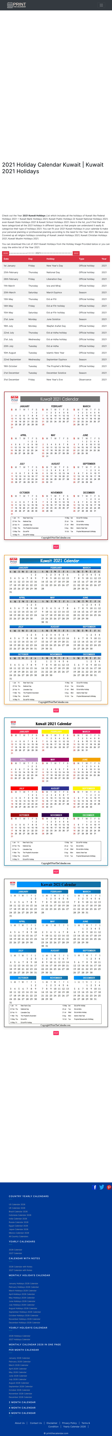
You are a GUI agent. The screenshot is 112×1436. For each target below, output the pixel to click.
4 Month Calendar (22, 1407)
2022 (76, 253)
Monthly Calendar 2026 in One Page (35, 1344)
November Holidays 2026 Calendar (24, 1319)
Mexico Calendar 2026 (19, 1233)
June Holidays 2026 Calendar (22, 1301)
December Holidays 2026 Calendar (24, 1322)
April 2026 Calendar (18, 1368)
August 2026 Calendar (19, 1383)
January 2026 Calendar (19, 1358)
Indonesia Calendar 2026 (20, 1215)
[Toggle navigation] (101, 5)
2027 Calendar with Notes (20, 1270)
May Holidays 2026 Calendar (22, 1297)
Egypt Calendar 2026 (18, 1226)
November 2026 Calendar (20, 1393)
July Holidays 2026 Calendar (22, 1305)
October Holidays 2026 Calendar (23, 1315)
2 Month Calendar (22, 1402)
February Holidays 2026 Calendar (24, 1287)
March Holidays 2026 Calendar (22, 1290)
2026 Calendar (15, 1249)
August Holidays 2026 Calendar (23, 1308)
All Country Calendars (18, 1236)
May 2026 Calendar (17, 1372)
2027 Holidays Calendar (19, 1339)
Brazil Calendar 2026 (18, 1211)
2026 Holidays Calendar (19, 1336)
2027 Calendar (15, 1253)
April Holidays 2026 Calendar (22, 1294)
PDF (56, 546)
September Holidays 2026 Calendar (25, 1312)
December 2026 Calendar (20, 1397)
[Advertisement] (15, 89)
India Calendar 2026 (18, 1218)
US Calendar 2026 (17, 1204)
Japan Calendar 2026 (18, 1229)
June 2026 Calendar (18, 1376)
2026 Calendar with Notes (20, 1266)
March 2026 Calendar (18, 1365)
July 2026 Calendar (17, 1379)
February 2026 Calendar (20, 1361)
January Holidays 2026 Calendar (23, 1283)
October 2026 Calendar (19, 1390)
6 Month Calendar (22, 1413)
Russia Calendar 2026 (18, 1222)
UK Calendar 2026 (17, 1208)
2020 (5, 253)
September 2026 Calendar (21, 1386)
